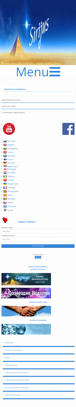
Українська (12, 183)
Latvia (10, 152)
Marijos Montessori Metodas (11, 100)
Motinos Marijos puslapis (13, 395)
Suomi (10, 159)
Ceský (10, 202)
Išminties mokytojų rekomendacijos (16, 372)
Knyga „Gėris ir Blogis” (9, 106)
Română (11, 198)
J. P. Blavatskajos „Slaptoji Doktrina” (13, 112)
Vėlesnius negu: (7, 228)
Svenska (11, 155)
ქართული (11, 169)
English (10, 144)
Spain (10, 195)
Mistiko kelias (9, 343)
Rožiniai (7, 358)
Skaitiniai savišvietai (11, 365)
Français (11, 187)
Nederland (12, 166)
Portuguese (12, 191)
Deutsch (11, 162)
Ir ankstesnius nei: (8, 236)
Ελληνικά (11, 206)
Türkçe (10, 180)
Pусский (11, 141)
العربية (10, 210)
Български (12, 148)
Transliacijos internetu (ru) (13, 350)
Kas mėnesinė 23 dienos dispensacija (17, 387)
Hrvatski (11, 172)
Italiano (10, 176)
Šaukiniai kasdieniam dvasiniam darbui (17, 380)
